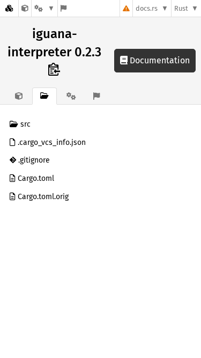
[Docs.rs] (9, 8)
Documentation (159, 60)
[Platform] (44, 8)
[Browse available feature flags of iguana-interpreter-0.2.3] (63, 8)
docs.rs (147, 8)
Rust (181, 8)
